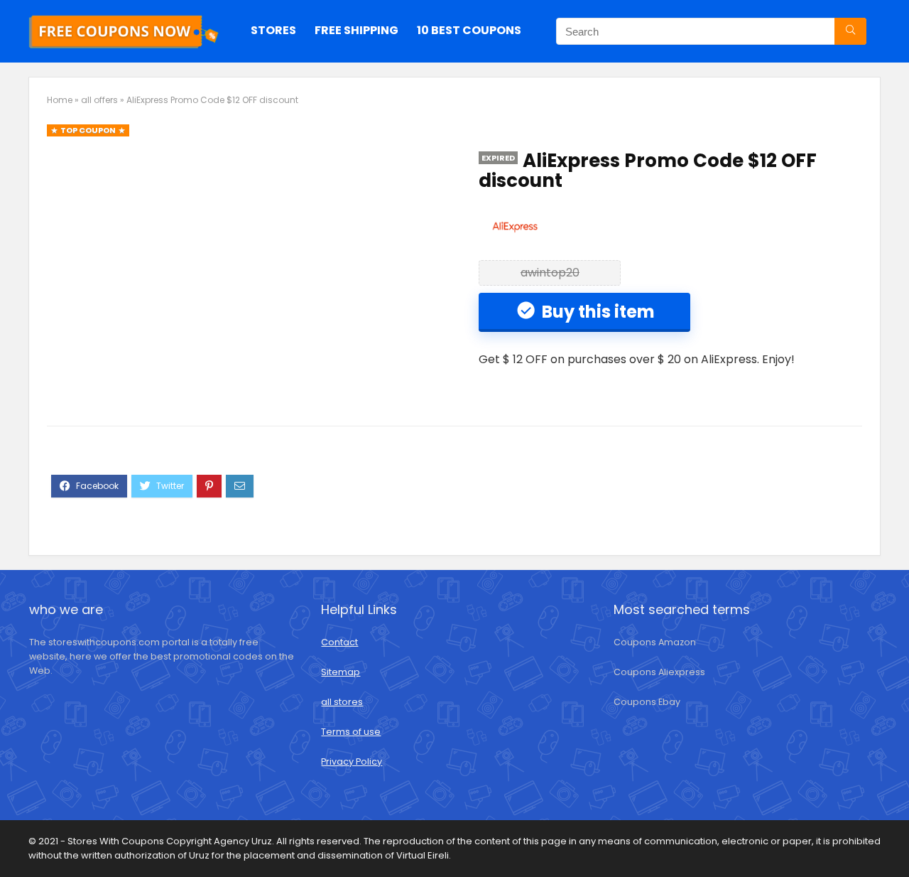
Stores (273, 30)
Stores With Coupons (116, 841)
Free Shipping (356, 30)
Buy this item (596, 311)
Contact (339, 642)
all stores (342, 702)
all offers (99, 100)
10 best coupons (469, 30)
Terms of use (351, 732)
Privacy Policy (351, 761)
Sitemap (340, 672)
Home (59, 100)
